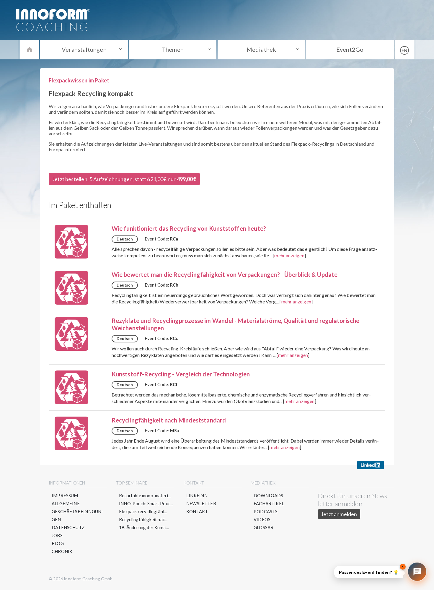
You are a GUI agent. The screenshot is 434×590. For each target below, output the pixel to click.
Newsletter (201, 503)
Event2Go (349, 49)
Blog (58, 543)
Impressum (65, 495)
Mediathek (261, 49)
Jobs (57, 535)
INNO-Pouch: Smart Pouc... (146, 503)
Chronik (62, 551)
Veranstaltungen (84, 49)
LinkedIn (197, 495)
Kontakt (197, 511)
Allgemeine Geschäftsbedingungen (77, 511)
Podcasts (266, 511)
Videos (262, 519)
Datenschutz (68, 527)
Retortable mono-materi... (145, 495)
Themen (173, 49)
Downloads (268, 495)
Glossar (263, 527)
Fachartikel (269, 503)
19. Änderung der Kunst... (144, 527)
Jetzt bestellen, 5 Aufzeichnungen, (124, 179)
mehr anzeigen (289, 255)
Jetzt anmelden (339, 514)
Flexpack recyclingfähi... (143, 511)
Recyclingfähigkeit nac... (143, 519)
